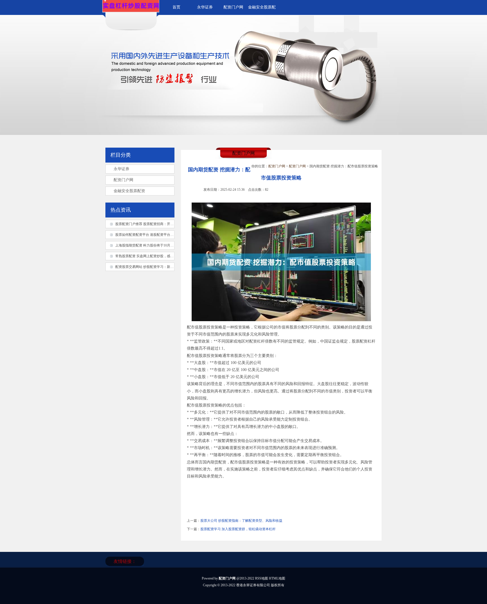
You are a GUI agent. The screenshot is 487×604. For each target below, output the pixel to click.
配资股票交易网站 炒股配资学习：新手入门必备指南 (154, 267)
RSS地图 (261, 578)
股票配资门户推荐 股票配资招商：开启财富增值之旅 (154, 224)
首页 (176, 7)
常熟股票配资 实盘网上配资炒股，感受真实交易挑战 (154, 256)
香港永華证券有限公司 (253, 585)
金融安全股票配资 (129, 191)
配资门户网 (233, 7)
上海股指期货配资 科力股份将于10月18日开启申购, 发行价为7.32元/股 (167, 245)
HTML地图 (277, 578)
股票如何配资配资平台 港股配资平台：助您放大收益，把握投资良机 (166, 235)
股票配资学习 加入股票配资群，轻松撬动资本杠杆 (238, 529)
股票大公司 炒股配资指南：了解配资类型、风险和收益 (241, 521)
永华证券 (205, 7)
